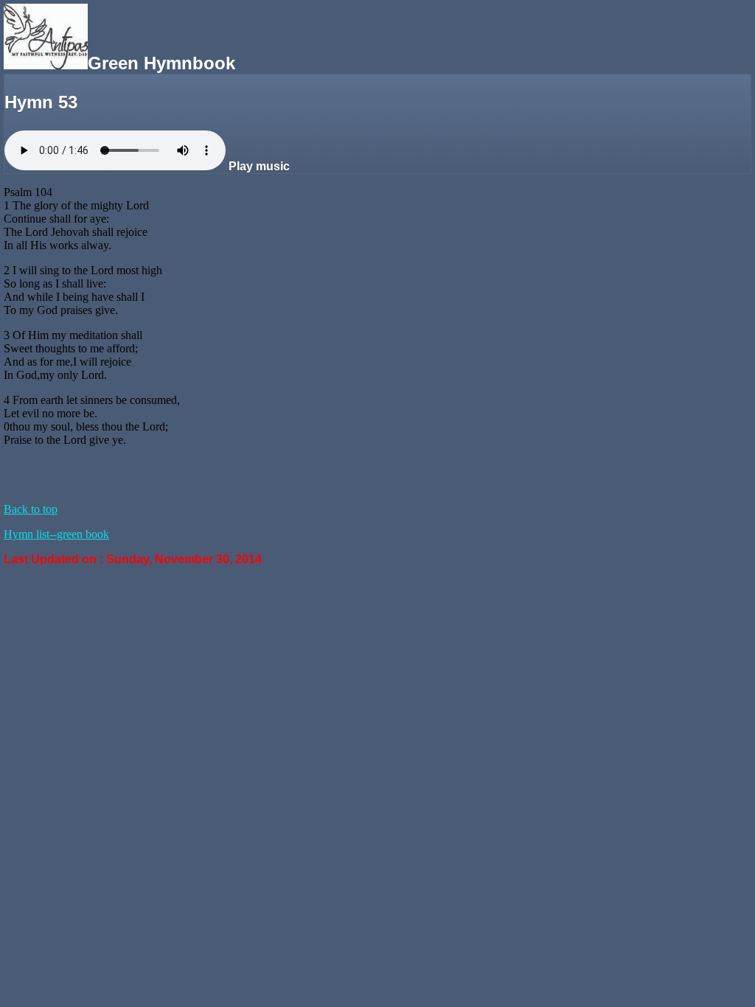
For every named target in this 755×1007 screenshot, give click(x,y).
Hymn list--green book (56, 534)
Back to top (31, 509)
